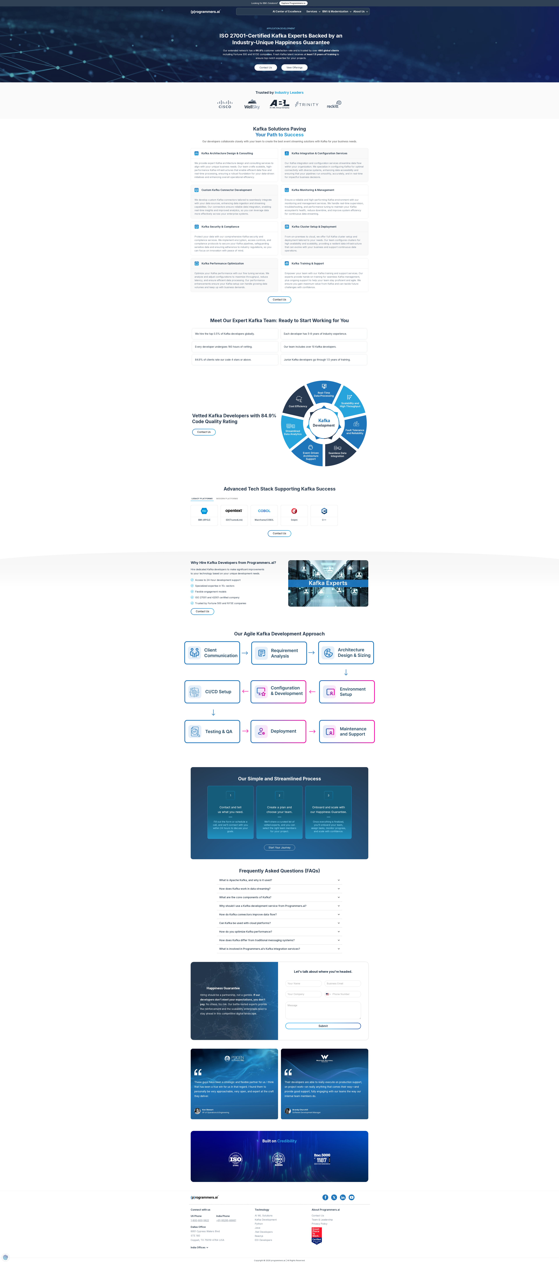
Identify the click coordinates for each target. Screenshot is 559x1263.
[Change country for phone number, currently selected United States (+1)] (328, 994)
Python (259, 1223)
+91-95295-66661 (226, 1220)
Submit (323, 1026)
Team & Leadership (322, 1219)
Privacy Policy (319, 1223)
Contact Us (266, 67)
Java (257, 1227)
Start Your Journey (280, 847)
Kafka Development (266, 1219)
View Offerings (294, 67)
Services (311, 11)
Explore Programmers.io (293, 3)
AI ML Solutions (264, 1215)
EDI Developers (263, 1240)
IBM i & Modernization (335, 11)
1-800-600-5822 (200, 1220)
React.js (259, 1235)
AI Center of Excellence (287, 11)
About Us (359, 11)
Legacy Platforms (202, 498)
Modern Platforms (227, 498)
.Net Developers (264, 1231)
